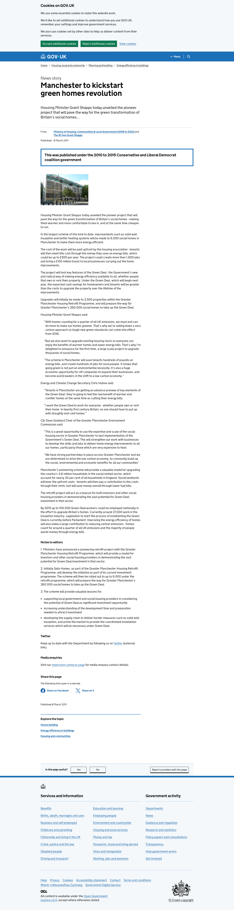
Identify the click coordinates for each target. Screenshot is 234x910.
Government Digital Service (103, 885)
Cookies (68, 880)
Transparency (154, 844)
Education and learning (108, 808)
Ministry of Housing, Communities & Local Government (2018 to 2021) (94, 131)
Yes (82, 769)
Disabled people (51, 851)
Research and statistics (161, 830)
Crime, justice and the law (57, 844)
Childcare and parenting (56, 830)
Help (44, 880)
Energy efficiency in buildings (133, 65)
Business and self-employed (59, 823)
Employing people (104, 815)
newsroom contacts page (68, 665)
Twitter (118, 643)
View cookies (127, 43)
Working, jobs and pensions (110, 858)
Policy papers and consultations (166, 837)
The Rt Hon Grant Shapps (68, 135)
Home (44, 65)
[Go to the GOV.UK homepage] (53, 57)
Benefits (46, 808)
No (101, 769)
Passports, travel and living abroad (115, 844)
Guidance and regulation (161, 823)
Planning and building (101, 65)
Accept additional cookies (59, 44)
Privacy (55, 880)
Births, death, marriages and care (62, 815)
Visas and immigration (107, 851)
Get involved (154, 858)
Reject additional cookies (98, 44)
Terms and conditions (137, 880)
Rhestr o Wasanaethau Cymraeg (61, 885)
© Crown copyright (181, 900)
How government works (161, 851)
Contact (115, 880)
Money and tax (102, 837)
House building (49, 724)
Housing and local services (110, 830)
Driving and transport (54, 858)
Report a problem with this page (169, 769)
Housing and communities (56, 736)
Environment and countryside (112, 823)
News (149, 815)
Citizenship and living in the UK (60, 837)
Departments (154, 808)
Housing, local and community (68, 65)
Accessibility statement (91, 880)
